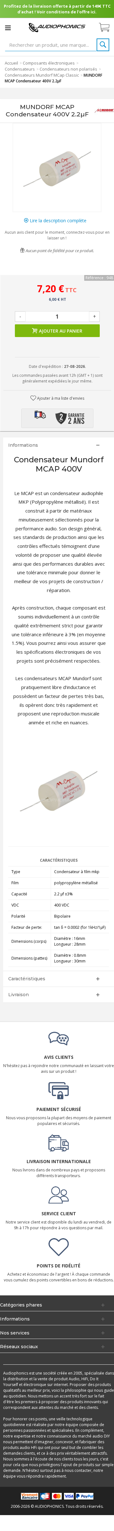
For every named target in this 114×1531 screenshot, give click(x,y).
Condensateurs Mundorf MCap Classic (42, 75)
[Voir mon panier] (107, 27)
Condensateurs (20, 69)
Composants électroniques (49, 63)
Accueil (11, 63)
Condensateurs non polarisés (68, 69)
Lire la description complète (57, 220)
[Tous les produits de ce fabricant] (104, 111)
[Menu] (8, 27)
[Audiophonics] (57, 27)
